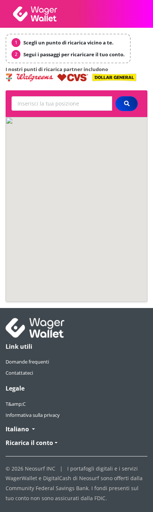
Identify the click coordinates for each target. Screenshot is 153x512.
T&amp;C (16, 404)
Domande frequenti (27, 361)
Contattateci (19, 372)
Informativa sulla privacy (33, 415)
